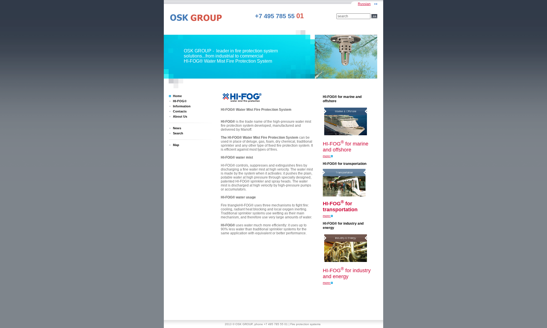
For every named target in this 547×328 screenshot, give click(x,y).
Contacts (180, 111)
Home (177, 96)
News (177, 128)
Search (178, 133)
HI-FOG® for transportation (344, 164)
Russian (364, 4)
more (327, 156)
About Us (180, 116)
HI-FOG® (180, 101)
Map (176, 145)
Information (182, 106)
